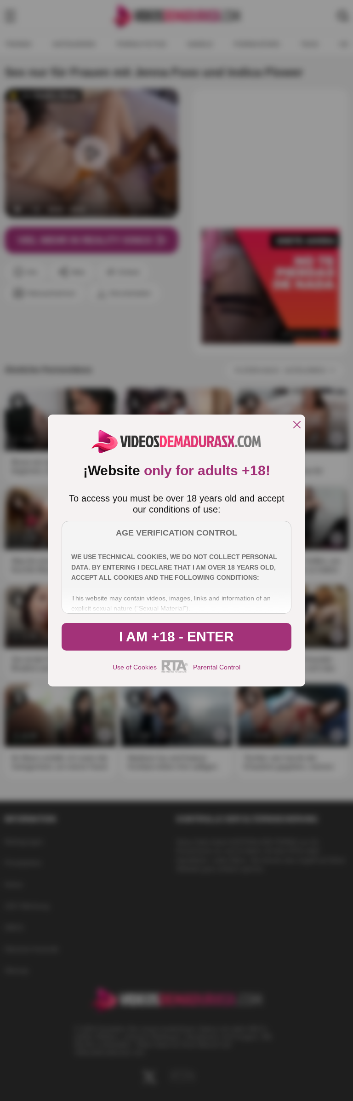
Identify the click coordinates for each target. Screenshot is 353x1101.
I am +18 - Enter (176, 636)
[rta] (174, 671)
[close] (297, 425)
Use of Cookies (135, 667)
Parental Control (216, 667)
